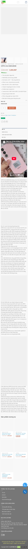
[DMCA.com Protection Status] (22, 547)
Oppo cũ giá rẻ (19, 64)
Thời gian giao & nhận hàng (8, 509)
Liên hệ (3, 494)
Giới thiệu (4, 497)
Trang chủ (3, 64)
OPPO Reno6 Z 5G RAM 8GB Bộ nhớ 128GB (7, 455)
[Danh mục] (18, 2)
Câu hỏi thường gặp (6, 499)
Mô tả (3, 129)
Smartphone (11, 64)
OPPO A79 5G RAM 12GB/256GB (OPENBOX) (6, 475)
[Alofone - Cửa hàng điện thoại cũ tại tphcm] (7, 2)
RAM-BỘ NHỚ (4, 103)
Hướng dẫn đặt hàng (7, 507)
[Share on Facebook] (2, 122)
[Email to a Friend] (4, 122)
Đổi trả (4, 137)
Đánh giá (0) (4, 132)
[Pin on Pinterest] (7, 122)
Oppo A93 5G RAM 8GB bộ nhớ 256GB (21, 455)
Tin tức (3, 492)
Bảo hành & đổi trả (6, 511)
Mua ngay (12, 108)
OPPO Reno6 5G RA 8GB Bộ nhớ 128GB (6, 434)
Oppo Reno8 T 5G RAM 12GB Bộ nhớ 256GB (21, 434)
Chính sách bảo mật (6, 513)
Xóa (26, 100)
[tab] (14, 129)
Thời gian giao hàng (7, 134)
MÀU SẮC (3, 101)
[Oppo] (3, 118)
